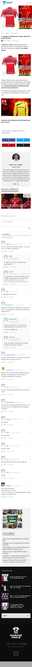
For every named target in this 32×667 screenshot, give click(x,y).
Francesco (16, 321)
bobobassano (17, 339)
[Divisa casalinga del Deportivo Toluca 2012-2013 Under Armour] (16, 77)
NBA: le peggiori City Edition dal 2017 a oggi (20, 586)
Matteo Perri (6, 40)
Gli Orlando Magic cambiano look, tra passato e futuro (17, 606)
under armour (6, 132)
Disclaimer (23, 643)
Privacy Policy (22, 644)
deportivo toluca (7, 131)
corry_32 (16, 258)
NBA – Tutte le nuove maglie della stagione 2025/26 (20, 596)
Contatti (15, 643)
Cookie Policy (11, 644)
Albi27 (15, 273)
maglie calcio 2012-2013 (19, 131)
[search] (28, 615)
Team (8, 643)
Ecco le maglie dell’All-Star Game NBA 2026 (18, 577)
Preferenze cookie (7, 571)
